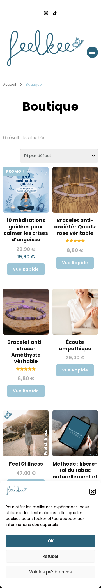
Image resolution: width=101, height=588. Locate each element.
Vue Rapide (26, 269)
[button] (92, 491)
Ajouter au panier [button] (26, 207)
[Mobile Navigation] (92, 52)
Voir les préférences (50, 572)
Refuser (50, 556)
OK (51, 541)
